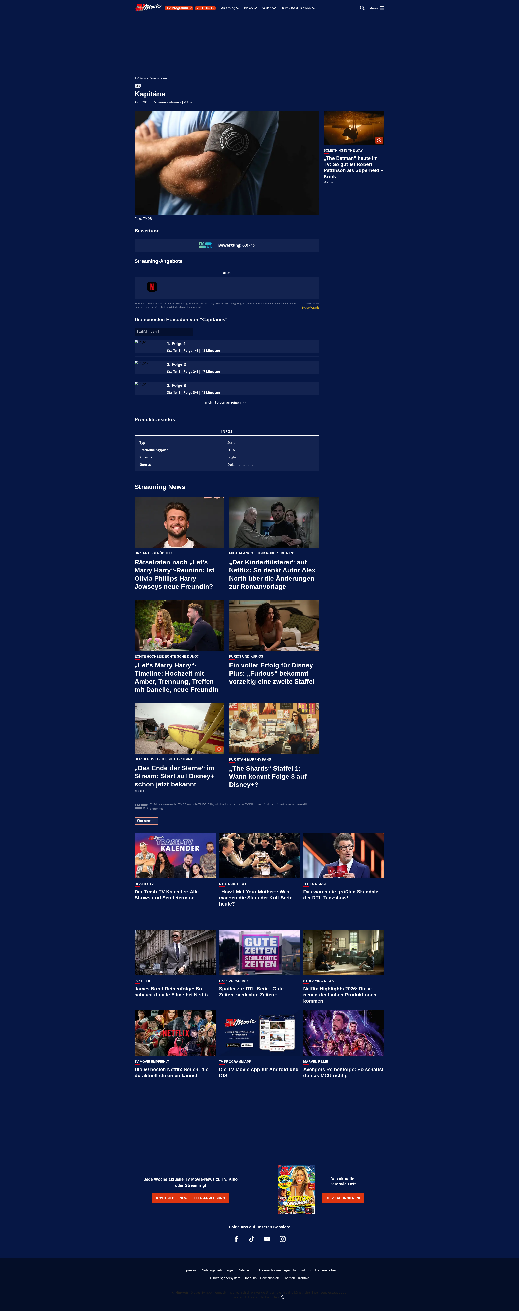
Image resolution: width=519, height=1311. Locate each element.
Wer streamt (159, 78)
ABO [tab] (227, 273)
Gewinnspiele (270, 1278)
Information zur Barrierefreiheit (315, 1270)
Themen (289, 1278)
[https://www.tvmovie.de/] (148, 7)
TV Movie (141, 78)
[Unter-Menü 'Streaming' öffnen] (237, 8)
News (248, 8)
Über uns (250, 1278)
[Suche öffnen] (362, 8)
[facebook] (236, 1239)
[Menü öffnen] (382, 8)
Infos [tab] (226, 431)
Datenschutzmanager (274, 1270)
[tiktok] (252, 1239)
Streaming (227, 8)
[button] (226, 402)
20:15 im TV (206, 8)
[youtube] (267, 1239)
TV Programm (177, 8)
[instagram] (283, 1239)
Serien (267, 8)
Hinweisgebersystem (225, 1278)
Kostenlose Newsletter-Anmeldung (190, 1198)
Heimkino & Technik (296, 8)
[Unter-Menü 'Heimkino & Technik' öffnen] (313, 8)
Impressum (190, 1270)
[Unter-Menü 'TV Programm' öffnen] (190, 8)
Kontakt (303, 1278)
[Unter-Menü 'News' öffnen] (255, 8)
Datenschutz (247, 1270)
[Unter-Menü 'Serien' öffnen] (274, 8)
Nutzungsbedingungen (218, 1270)
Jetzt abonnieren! (343, 1198)
